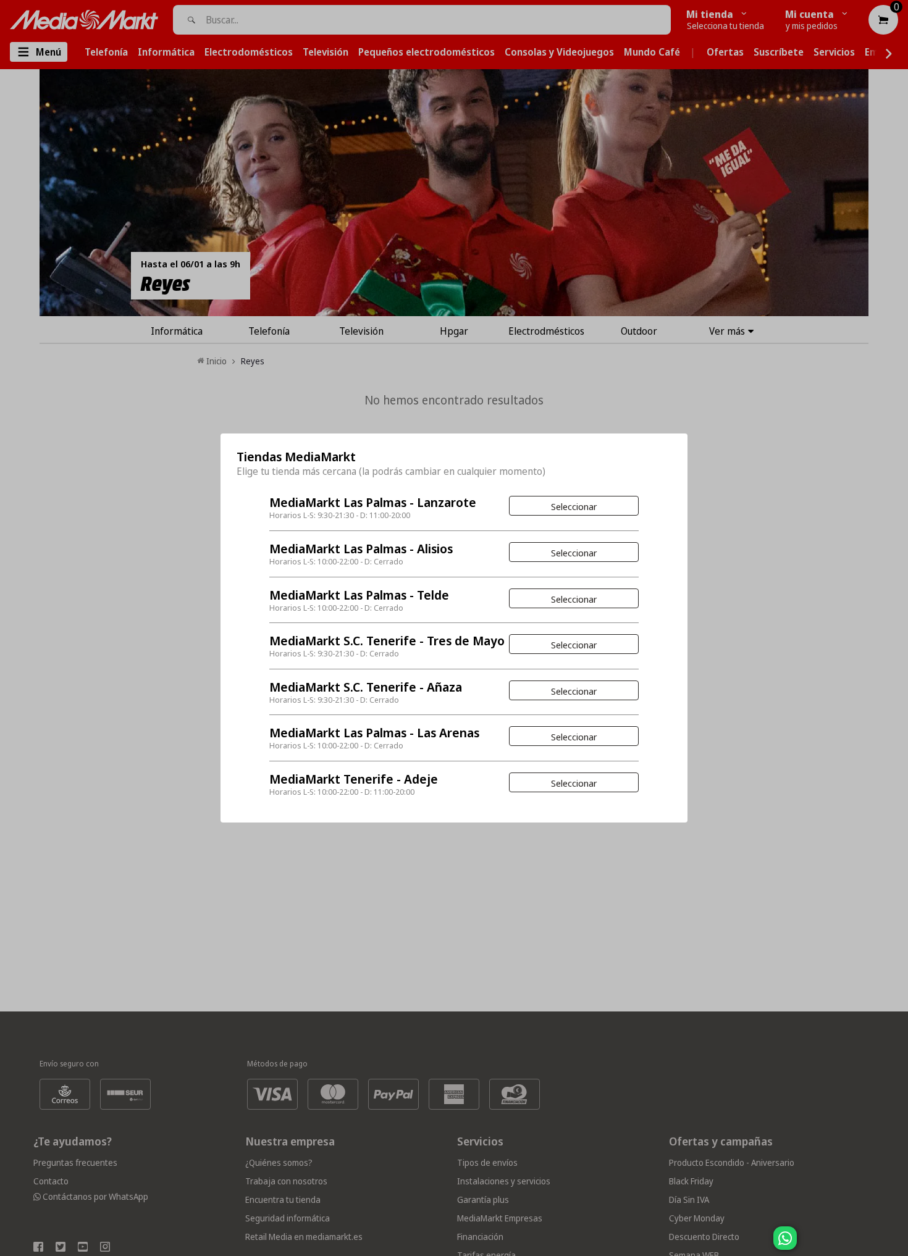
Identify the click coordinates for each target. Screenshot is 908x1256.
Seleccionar (574, 506)
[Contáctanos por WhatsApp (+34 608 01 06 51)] (896, 1244)
